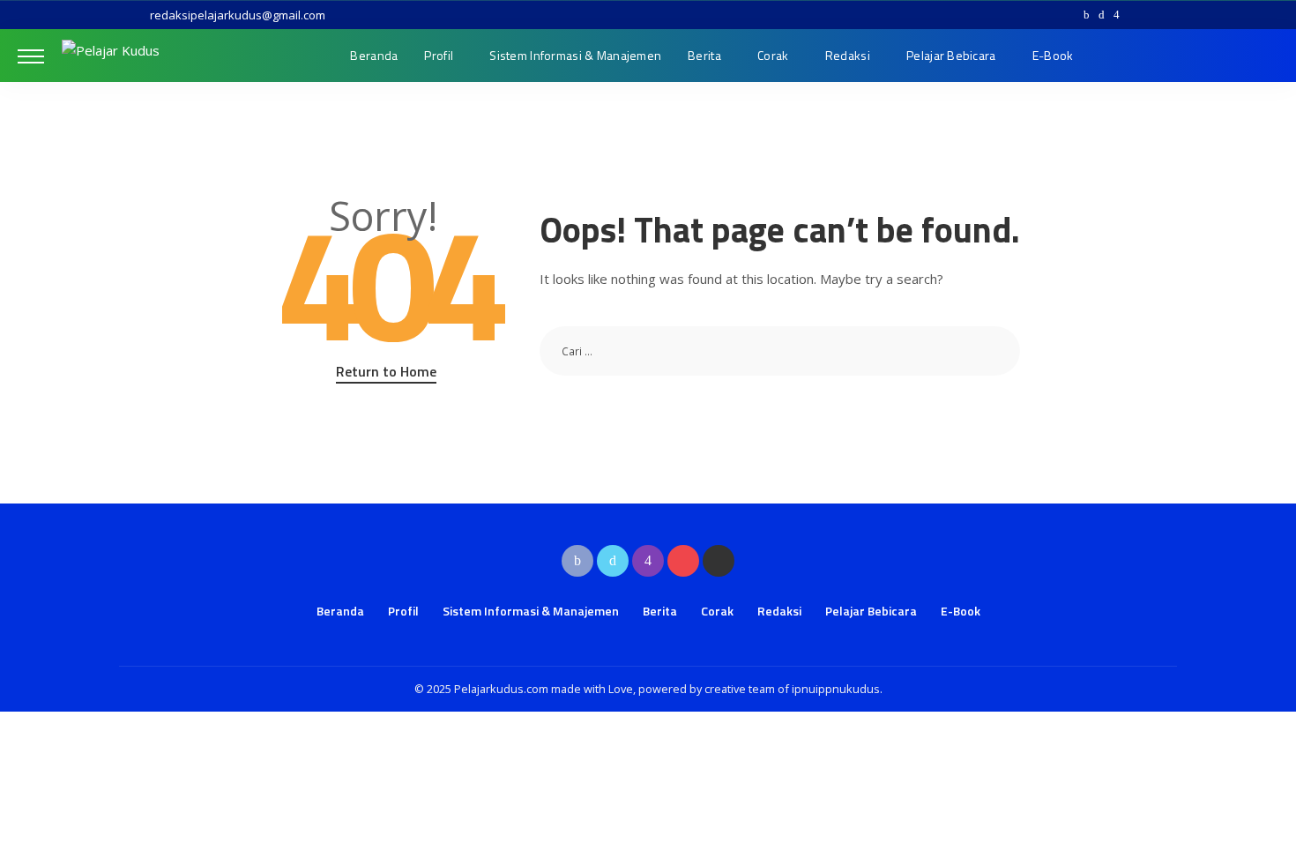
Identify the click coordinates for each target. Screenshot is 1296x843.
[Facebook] (1086, 15)
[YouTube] (1133, 15)
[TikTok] (1150, 15)
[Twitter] (1101, 15)
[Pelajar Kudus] (111, 55)
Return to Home (386, 371)
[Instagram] (1116, 15)
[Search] (1266, 55)
